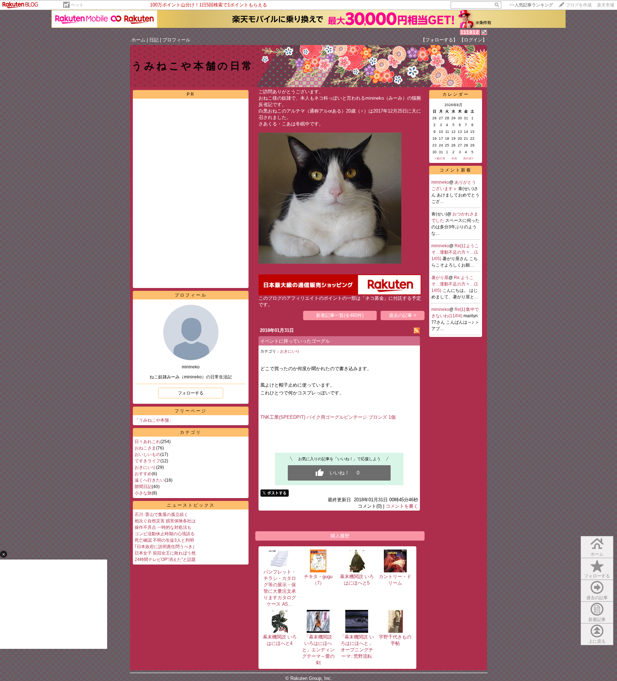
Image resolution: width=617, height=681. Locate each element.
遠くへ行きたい (150, 480)
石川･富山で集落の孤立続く (161, 514)
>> (531, 5)
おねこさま (145, 448)
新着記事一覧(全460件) (339, 315)
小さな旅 (143, 493)
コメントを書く (402, 506)
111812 (470, 32)
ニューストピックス (191, 505)
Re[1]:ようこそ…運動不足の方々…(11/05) (455, 252)
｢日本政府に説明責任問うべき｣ (165, 546)
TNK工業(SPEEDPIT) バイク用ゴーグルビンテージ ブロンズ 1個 (328, 417)
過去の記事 (597, 597)
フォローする (191, 393)
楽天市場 (605, 5)
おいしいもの (147, 454)
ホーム (138, 40)
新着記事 (597, 619)
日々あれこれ (147, 441)
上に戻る (597, 641)
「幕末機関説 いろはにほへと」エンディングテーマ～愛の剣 (319, 649)
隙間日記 (143, 486)
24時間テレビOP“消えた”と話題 (165, 559)
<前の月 (440, 158)
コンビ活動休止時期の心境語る (165, 533)
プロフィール (176, 40)
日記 (154, 40)
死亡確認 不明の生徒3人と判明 (164, 540)
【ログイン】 (473, 40)
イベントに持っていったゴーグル (295, 341)
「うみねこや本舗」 (154, 420)
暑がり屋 (439, 277)
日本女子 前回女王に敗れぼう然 (165, 553)
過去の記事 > (402, 315)
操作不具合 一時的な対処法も (163, 527)
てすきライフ (147, 460)
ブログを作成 (579, 5)
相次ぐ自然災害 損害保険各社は (165, 520)
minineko (440, 182)
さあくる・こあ (275, 123)
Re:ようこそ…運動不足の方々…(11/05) (454, 284)
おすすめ (143, 473)
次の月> (468, 158)
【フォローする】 (439, 40)
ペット (77, 5)
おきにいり (145, 467)
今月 (454, 158)
